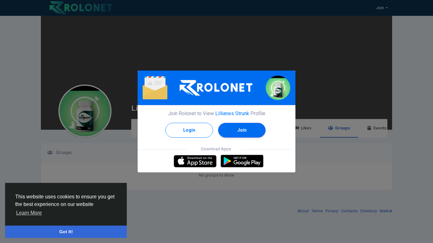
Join (242, 130)
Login (189, 130)
